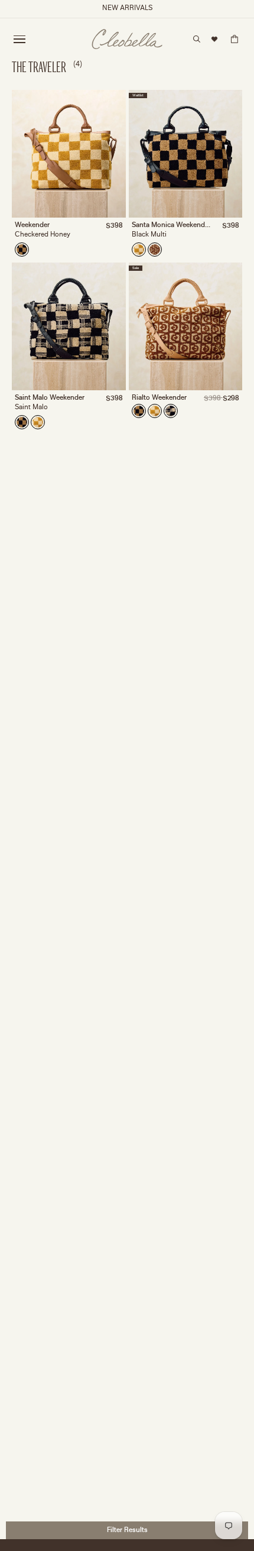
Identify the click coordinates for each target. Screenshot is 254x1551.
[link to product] (69, 154)
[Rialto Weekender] (155, 249)
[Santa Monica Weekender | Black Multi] (22, 249)
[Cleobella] (126, 39)
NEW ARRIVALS (127, 9)
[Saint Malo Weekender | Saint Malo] (171, 411)
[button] (19, 39)
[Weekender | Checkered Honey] (139, 249)
